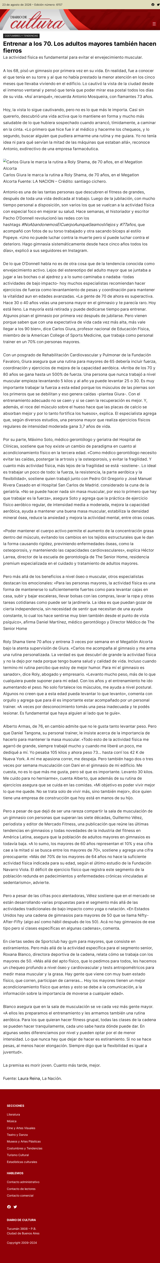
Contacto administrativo (23, 1182)
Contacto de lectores (21, 1189)
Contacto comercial (20, 1195)
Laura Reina (29, 1078)
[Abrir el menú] (154, 23)
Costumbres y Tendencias (21, 35)
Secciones (15, 1105)
